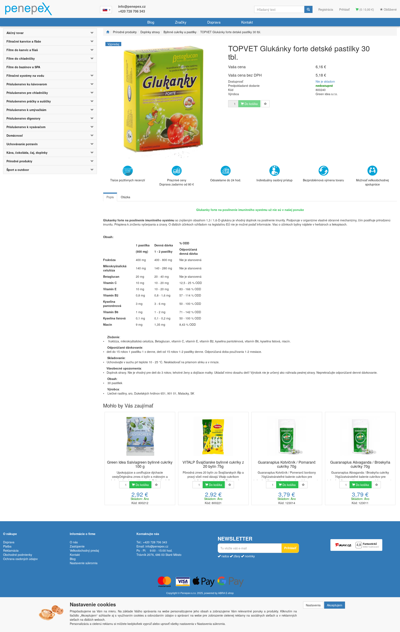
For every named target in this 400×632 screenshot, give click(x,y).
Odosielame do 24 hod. (225, 180)
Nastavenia (313, 605)
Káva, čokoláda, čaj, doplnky (27, 152)
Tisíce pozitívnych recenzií (127, 180)
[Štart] (107, 32)
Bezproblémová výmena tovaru (323, 180)
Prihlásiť (344, 9)
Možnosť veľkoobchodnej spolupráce (372, 182)
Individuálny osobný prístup (274, 180)
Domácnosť (14, 135)
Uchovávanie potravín (22, 144)
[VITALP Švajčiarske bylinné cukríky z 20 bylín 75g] (213, 436)
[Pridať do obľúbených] (265, 103)
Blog (150, 22)
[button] (89, 33)
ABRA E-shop (226, 593)
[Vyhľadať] (308, 9)
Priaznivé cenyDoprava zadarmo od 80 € (176, 182)
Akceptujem (334, 605)
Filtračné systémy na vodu (25, 75)
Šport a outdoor (17, 170)
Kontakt (247, 22)
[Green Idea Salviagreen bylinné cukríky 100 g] (140, 436)
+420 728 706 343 (131, 11)
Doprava (213, 22)
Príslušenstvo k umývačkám (26, 110)
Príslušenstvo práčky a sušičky (28, 101)
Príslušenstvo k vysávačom (25, 127)
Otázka (125, 197)
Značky (180, 22)
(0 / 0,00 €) (366, 9)
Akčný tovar (15, 33)
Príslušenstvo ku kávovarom (26, 84)
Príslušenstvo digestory (23, 118)
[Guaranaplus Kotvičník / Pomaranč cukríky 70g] (286, 436)
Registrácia (325, 9)
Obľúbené (390, 9)
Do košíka (142, 485)
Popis (110, 197)
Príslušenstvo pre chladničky (27, 93)
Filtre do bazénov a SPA (23, 67)
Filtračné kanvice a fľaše (23, 41)
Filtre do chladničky (20, 58)
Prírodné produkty (19, 161)
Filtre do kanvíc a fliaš (22, 50)
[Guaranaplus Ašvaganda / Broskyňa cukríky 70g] (360, 436)
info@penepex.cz (132, 6)
